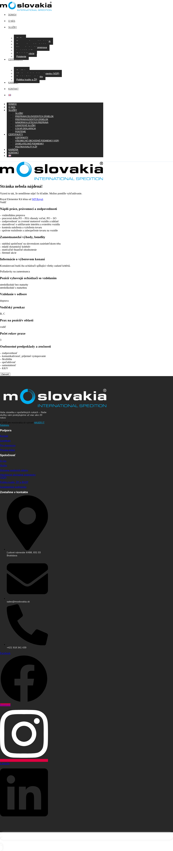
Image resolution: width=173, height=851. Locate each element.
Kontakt (13, 152)
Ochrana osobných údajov (14, 470)
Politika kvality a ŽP (26, 79)
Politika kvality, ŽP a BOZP (14, 482)
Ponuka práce (7, 450)
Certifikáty (5, 440)
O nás (3, 461)
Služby (12, 110)
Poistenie (21, 56)
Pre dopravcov (8, 445)
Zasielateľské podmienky (13, 487)
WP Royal (37, 199)
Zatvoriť (5, 374)
